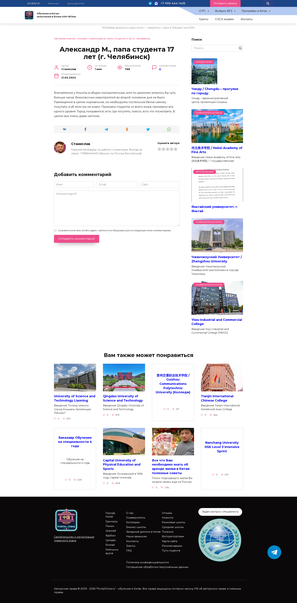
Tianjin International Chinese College (217, 398)
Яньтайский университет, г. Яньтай (214, 209)
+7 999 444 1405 (173, 3)
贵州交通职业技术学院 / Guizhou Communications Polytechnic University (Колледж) (173, 383)
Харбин (111, 535)
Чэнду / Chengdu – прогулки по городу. (214, 91)
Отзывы (82, 39)
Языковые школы (173, 522)
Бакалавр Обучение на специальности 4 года (75, 442)
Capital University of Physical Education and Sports (121, 464)
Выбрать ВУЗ (223, 10)
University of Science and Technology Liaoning (74, 398)
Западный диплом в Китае (143, 531)
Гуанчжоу (112, 521)
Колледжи (133, 522)
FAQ (129, 550)
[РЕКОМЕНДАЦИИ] (217, 199)
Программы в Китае (254, 10)
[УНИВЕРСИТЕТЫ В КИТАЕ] (217, 140)
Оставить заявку (225, 3)
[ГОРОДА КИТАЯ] (204, 82)
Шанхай (111, 530)
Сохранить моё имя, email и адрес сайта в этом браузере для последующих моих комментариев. (114, 230)
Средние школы (173, 527)
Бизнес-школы (136, 527)
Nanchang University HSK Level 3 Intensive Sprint (222, 447)
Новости (167, 517)
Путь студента (171, 550)
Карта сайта (169, 541)
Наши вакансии (136, 536)
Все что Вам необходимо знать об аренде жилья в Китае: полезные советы (171, 466)
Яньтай (110, 544)
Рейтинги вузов (112, 551)
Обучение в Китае (64, 39)
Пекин (110, 526)
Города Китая (110, 514)
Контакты (247, 19)
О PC (202, 10)
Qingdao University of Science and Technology (123, 398)
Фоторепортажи (173, 536)
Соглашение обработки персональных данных (157, 567)
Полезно (168, 531)
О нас (130, 513)
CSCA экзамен (224, 19)
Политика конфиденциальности (147, 562)
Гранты (203, 19)
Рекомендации (172, 545)
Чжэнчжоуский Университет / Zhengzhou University (216, 259)
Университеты (135, 517)
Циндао (111, 540)
